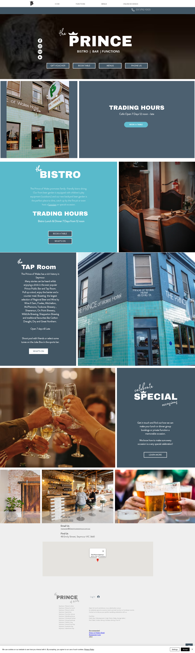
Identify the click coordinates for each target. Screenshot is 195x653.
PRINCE (67, 597)
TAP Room (38, 266)
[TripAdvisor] (40, 52)
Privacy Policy (89, 649)
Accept (185, 649)
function (52, 204)
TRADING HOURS (136, 107)
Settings (175, 649)
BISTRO (60, 174)
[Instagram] (40, 46)
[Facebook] (40, 40)
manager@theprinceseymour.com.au (75, 529)
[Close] (192, 649)
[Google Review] (40, 57)
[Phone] (133, 10)
